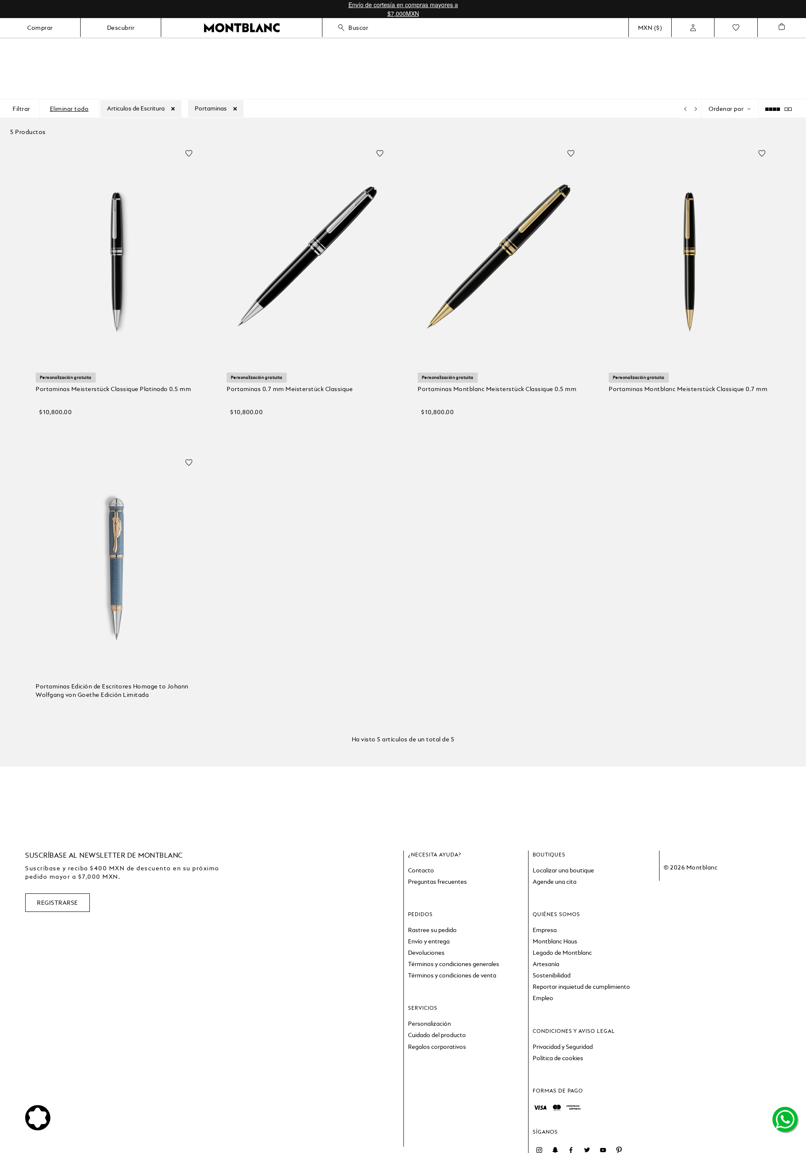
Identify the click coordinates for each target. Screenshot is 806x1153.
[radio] (794, 109)
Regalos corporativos (437, 1047)
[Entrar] (693, 27)
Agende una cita (554, 881)
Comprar (40, 28)
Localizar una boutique (563, 870)
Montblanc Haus (555, 941)
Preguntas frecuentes (437, 881)
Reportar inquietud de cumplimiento (581, 986)
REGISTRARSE (57, 902)
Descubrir (121, 28)
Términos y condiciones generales (453, 964)
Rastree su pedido (432, 930)
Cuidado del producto (437, 1035)
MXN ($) (650, 28)
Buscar (358, 28)
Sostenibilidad (551, 975)
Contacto (421, 870)
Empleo (543, 998)
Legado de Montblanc (562, 952)
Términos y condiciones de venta (452, 975)
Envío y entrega (429, 941)
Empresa (545, 930)
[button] (116, 426)
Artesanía (546, 964)
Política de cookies (558, 1058)
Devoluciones (426, 952)
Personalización (429, 1023)
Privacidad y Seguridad (563, 1047)
